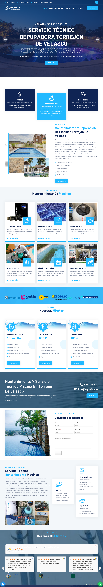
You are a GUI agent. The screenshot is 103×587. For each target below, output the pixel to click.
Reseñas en (92, 584)
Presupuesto (92, 8)
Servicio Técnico (13, 268)
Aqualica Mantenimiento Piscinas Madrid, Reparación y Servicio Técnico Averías (36, 547)
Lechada (61, 8)
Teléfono (58, 429)
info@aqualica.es (24, 2)
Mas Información (12, 238)
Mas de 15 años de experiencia (42, 2)
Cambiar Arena (71, 8)
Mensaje (57, 436)
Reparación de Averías (78, 268)
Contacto (80, 8)
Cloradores (52, 8)
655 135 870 (11, 2)
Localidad (78, 429)
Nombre (57, 423)
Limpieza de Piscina (46, 268)
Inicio (45, 8)
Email (76, 423)
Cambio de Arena (76, 226)
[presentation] (5, 39)
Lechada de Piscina (45, 226)
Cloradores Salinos (14, 226)
